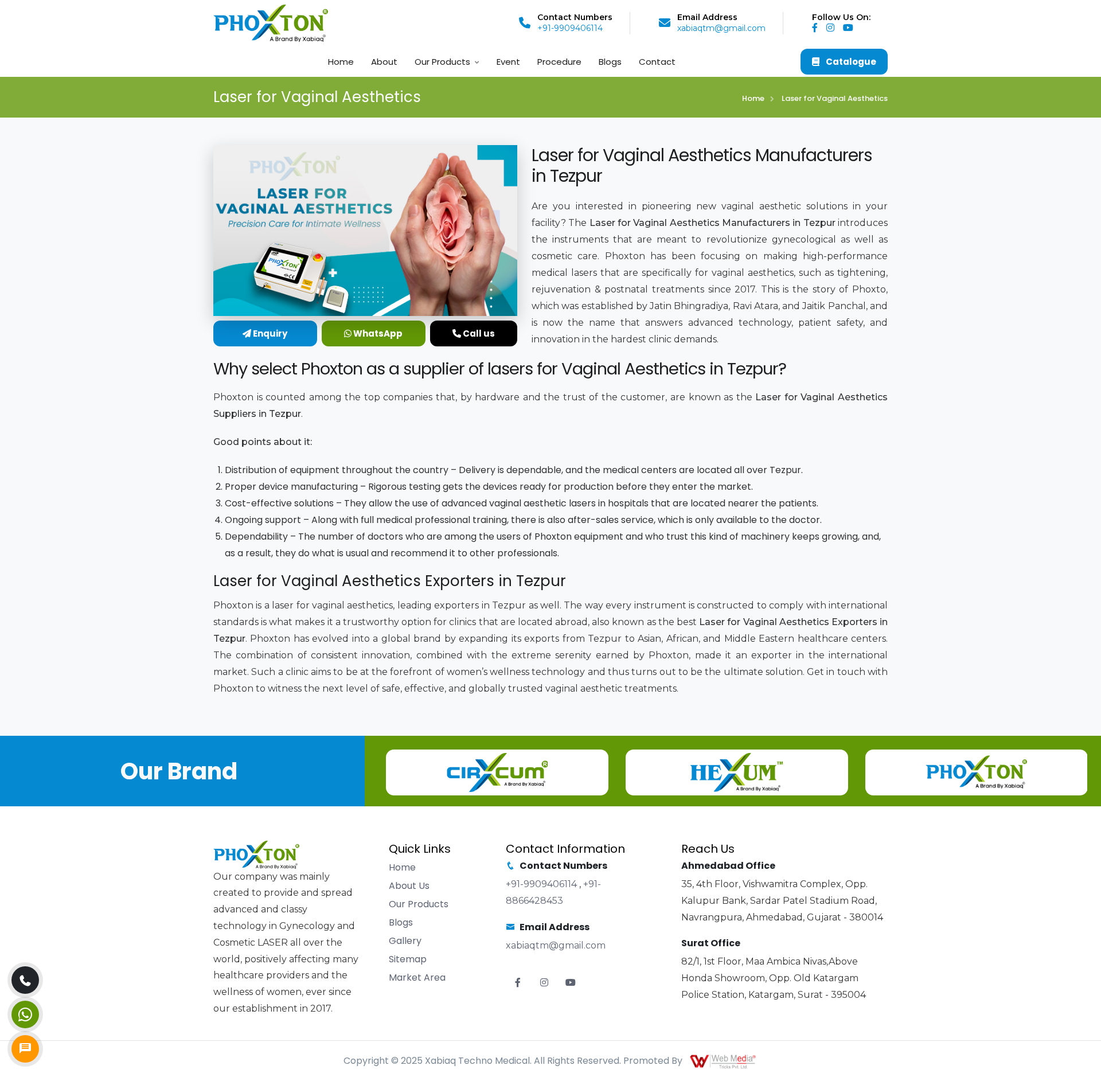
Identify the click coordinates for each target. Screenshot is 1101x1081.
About (384, 62)
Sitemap (408, 959)
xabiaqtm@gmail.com (721, 28)
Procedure (559, 62)
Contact (657, 62)
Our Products (442, 62)
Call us (478, 333)
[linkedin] (851, 28)
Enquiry (269, 333)
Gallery (405, 940)
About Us (409, 885)
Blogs (610, 62)
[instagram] (833, 28)
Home (341, 62)
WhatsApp (377, 333)
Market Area (417, 977)
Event (508, 62)
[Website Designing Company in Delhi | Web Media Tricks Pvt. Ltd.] (723, 1060)
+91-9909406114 (570, 28)
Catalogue (850, 62)
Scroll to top (26, 544)
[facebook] (818, 28)
